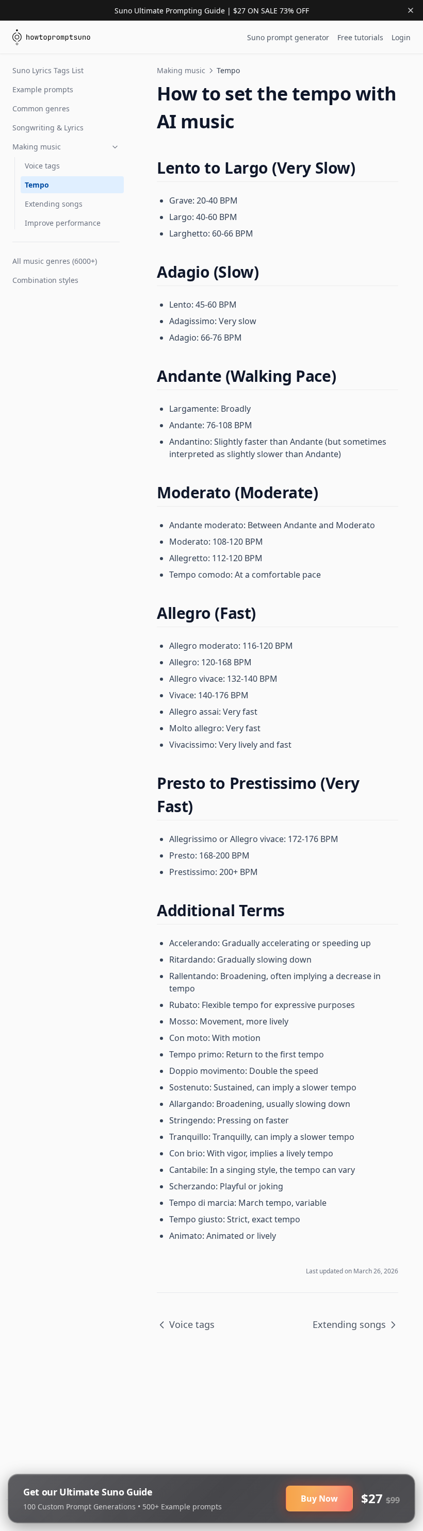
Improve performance (63, 223)
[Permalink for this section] (364, 167)
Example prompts (42, 89)
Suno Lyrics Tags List (48, 70)
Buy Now (319, 1498)
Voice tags (42, 166)
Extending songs (54, 204)
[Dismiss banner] (410, 10)
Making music (36, 147)
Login (401, 37)
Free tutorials (360, 37)
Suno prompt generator (288, 37)
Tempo (37, 185)
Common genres (41, 108)
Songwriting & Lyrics (48, 127)
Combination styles (45, 280)
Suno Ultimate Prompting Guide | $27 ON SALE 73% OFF (212, 10)
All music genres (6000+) (54, 261)
